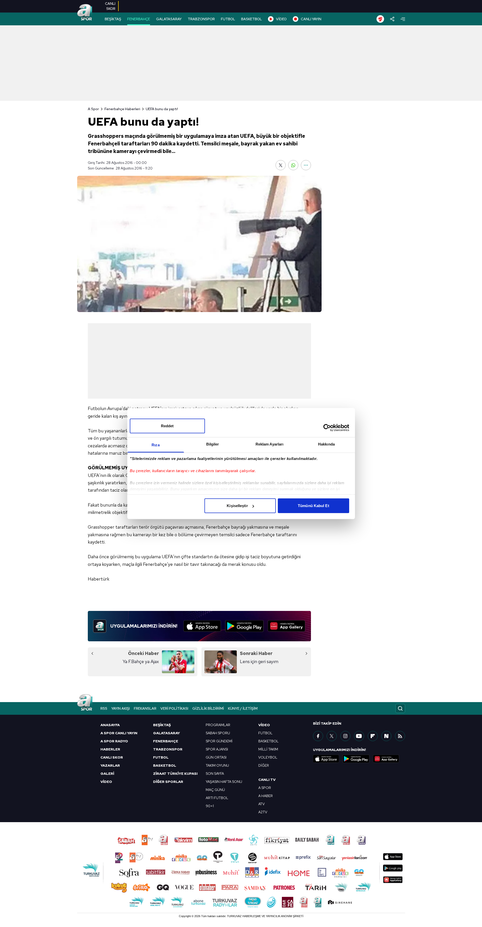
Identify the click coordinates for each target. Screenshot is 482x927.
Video (264, 725)
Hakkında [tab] (326, 444)
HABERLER (110, 749)
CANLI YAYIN (311, 19)
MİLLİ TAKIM (268, 749)
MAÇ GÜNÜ (215, 789)
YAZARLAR (110, 765)
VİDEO (281, 19)
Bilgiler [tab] (212, 444)
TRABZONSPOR (201, 19)
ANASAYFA (110, 725)
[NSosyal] (386, 736)
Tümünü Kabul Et (313, 506)
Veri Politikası (174, 708)
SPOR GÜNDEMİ (219, 741)
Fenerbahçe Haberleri (122, 109)
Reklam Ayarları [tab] (270, 444)
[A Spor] (84, 12)
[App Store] (202, 626)
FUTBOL (228, 19)
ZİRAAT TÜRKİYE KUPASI (175, 773)
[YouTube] (359, 736)
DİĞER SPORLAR (168, 781)
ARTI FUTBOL (217, 798)
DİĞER (263, 765)
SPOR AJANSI (217, 749)
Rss (103, 708)
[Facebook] (318, 736)
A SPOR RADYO (114, 741)
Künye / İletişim (243, 708)
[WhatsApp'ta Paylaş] (293, 165)
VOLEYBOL (267, 757)
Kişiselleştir (237, 506)
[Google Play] (244, 626)
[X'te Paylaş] (281, 165)
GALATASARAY (169, 19)
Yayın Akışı (120, 708)
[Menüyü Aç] (403, 19)
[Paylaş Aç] (392, 19)
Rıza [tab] (155, 445)
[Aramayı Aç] (400, 708)
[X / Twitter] (332, 736)
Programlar (218, 725)
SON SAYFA (215, 773)
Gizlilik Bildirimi (208, 708)
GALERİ (107, 773)
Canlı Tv (267, 779)
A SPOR (264, 787)
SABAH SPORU (218, 733)
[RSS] (400, 736)
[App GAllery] (286, 626)
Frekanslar (145, 708)
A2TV (262, 812)
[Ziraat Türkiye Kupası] (380, 19)
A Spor (93, 109)
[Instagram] (345, 736)
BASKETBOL (251, 19)
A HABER (265, 796)
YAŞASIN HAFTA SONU (224, 781)
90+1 (210, 806)
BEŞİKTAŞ (113, 19)
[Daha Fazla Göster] (306, 165)
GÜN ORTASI (216, 757)
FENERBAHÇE (138, 19)
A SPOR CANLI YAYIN (118, 733)
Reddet (167, 426)
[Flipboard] (373, 736)
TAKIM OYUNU (217, 765)
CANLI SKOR (111, 757)
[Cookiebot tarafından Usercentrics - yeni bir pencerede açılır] (327, 427)
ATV (261, 804)
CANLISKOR (110, 6)
